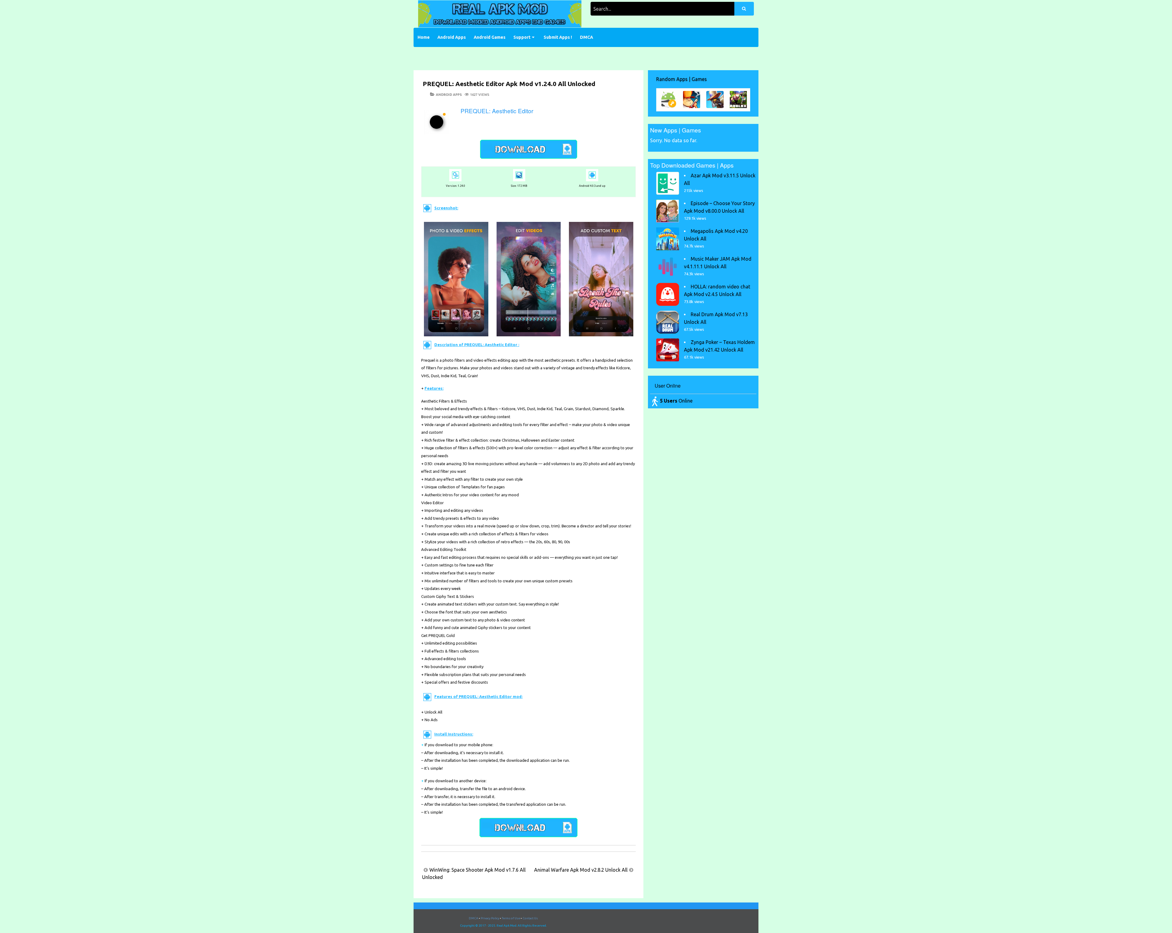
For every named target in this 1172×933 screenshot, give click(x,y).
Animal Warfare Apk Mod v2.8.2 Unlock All (581, 870)
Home (424, 37)
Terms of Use (511, 918)
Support (521, 37)
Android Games (489, 37)
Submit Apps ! (558, 37)
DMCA (586, 37)
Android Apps (451, 37)
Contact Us (530, 918)
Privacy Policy (490, 918)
